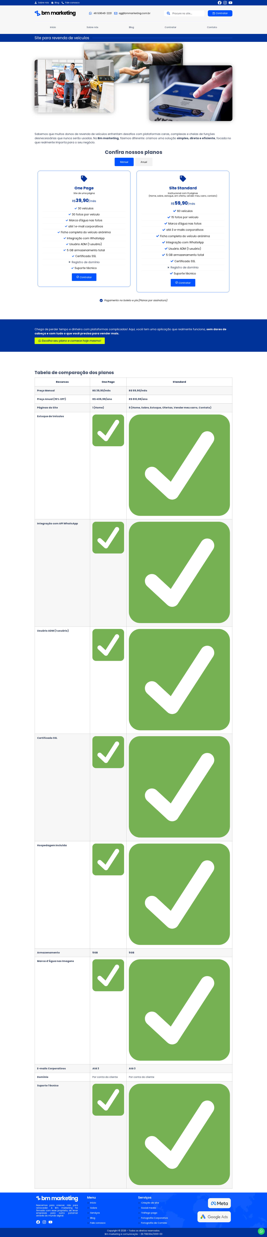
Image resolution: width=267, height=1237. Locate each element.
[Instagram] (225, 3)
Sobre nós (92, 27)
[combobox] (184, 13)
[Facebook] (220, 3)
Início (53, 27)
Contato (212, 27)
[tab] (124, 162)
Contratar (170, 27)
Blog (131, 27)
